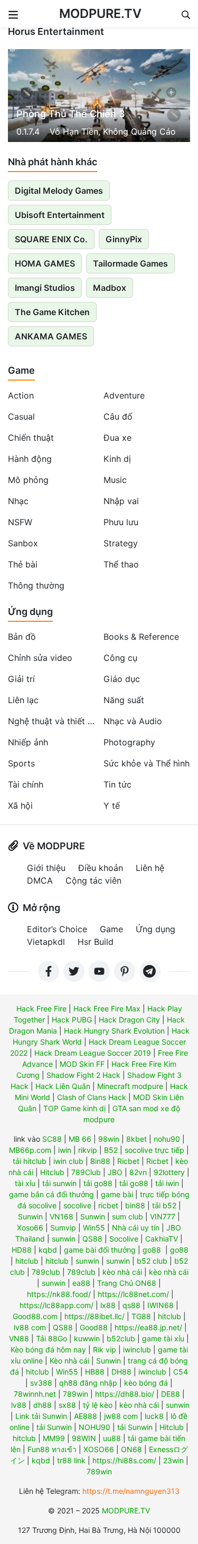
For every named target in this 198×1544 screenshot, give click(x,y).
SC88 (52, 1138)
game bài (117, 1194)
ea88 (81, 1282)
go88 (152, 1249)
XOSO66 (98, 1449)
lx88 (108, 1305)
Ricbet (128, 1161)
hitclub (27, 1260)
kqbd (48, 1249)
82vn (138, 1172)
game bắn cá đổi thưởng (51, 1194)
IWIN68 (160, 1305)
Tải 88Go (51, 1338)
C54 (180, 1371)
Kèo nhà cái (69, 1360)
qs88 (131, 1305)
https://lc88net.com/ (133, 1294)
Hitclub (52, 1172)
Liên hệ (150, 868)
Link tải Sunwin (41, 1416)
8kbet (136, 1138)
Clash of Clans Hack (91, 1097)
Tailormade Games (130, 263)
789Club (86, 1172)
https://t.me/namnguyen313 (131, 1490)
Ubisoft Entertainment (60, 215)
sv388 (41, 1382)
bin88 (135, 1205)
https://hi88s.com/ (124, 1460)
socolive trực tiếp (154, 1149)
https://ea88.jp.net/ (148, 1327)
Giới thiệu (46, 868)
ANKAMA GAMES (51, 336)
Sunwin (30, 1216)
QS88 (92, 1238)
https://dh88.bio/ (124, 1393)
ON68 (131, 1449)
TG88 (141, 1316)
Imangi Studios (45, 287)
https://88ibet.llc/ (94, 1316)
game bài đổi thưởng (100, 1249)
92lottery (169, 1172)
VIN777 (162, 1216)
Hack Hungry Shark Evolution (114, 1030)
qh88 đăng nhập (88, 1382)
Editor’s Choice (57, 929)
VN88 (19, 1338)
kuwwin (87, 1338)
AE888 (85, 1416)
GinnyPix (124, 239)
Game (21, 370)
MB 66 (80, 1138)
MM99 (54, 1438)
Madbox (109, 287)
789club (46, 1271)
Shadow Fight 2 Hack (83, 1075)
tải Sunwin (54, 1427)
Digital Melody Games (59, 190)
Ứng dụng (30, 611)
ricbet (108, 1205)
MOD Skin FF (82, 1063)
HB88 (95, 1371)
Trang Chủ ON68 (126, 1282)
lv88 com (30, 1327)
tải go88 (97, 1183)
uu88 (112, 1438)
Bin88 (100, 1161)
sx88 (67, 1404)
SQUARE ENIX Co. (51, 239)
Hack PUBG (72, 1019)
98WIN (84, 1438)
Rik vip (104, 1349)
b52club (121, 1338)
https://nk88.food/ (59, 1294)
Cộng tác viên (93, 880)
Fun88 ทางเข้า (52, 1449)
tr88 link (71, 1460)
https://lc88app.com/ (56, 1305)
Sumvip (63, 1227)
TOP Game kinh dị (74, 1108)
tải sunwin (59, 1183)
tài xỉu (25, 1183)
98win (108, 1138)
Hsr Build (96, 941)
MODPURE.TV (100, 13)
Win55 (94, 1227)
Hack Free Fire (41, 1008)
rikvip (87, 1149)
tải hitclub (29, 1161)
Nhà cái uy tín (135, 1227)
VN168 (61, 1216)
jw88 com (121, 1416)
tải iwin (167, 1183)
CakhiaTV (161, 1238)
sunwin (64, 1238)
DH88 (121, 1371)
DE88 (170, 1393)
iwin (64, 1149)
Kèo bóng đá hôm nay (48, 1349)
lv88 (18, 1404)
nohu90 (167, 1138)
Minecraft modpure (130, 1086)
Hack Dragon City (129, 1019)
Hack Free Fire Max (106, 1008)
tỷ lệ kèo (97, 1404)
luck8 (154, 1416)
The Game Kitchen (52, 312)
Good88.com (35, 1316)
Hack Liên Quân (62, 1086)
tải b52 (164, 1205)
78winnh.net (35, 1393)
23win (173, 1460)
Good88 (94, 1327)
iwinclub (137, 1349)
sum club (127, 1216)
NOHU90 (94, 1427)
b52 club (152, 1260)
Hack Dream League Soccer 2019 (92, 1052)
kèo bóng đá (146, 1382)
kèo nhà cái (122, 1271)
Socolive (123, 1238)
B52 (111, 1149)
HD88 (22, 1249)
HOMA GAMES (45, 263)
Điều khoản (100, 868)
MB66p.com (30, 1149)
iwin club (68, 1161)
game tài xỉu (163, 1338)
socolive (77, 1205)
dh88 (42, 1404)
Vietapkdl (46, 941)
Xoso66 (30, 1227)
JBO (115, 1172)
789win (75, 1393)
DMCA (40, 880)
